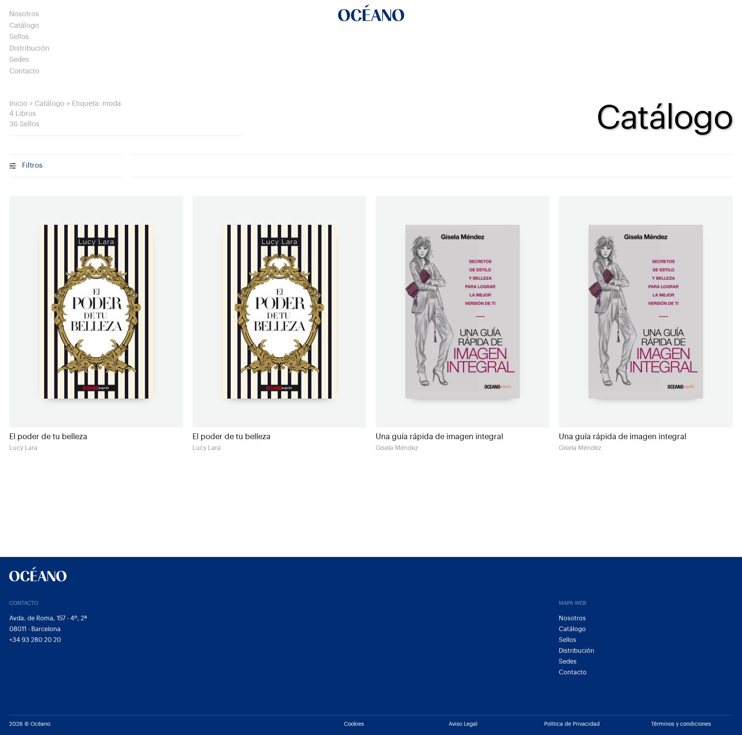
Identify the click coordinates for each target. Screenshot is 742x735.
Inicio (18, 103)
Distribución (29, 48)
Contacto (24, 71)
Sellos (19, 37)
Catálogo (24, 25)
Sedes (19, 59)
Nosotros (24, 14)
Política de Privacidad (572, 724)
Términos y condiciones (681, 724)
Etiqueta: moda (96, 103)
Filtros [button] (32, 165)
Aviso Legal (463, 724)
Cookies (354, 724)
